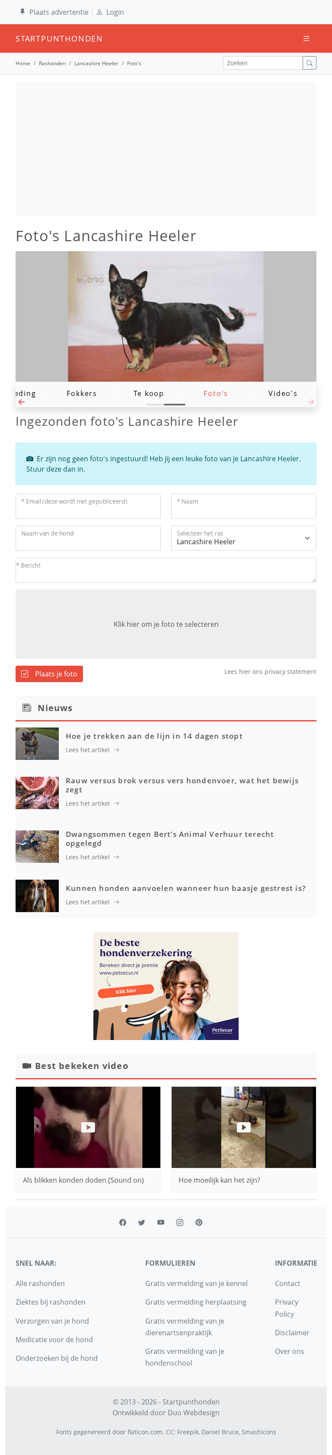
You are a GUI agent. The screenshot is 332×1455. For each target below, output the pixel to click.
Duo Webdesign (194, 1412)
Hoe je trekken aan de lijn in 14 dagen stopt (154, 736)
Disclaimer (292, 1332)
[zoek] (309, 63)
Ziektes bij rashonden (51, 1302)
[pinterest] (198, 1222)
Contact (287, 1283)
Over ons (289, 1351)
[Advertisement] (166, 149)
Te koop (149, 393)
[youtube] (160, 1222)
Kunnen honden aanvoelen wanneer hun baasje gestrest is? (186, 888)
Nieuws (55, 708)
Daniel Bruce (220, 1432)
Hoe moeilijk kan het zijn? (219, 1180)
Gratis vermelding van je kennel (196, 1283)
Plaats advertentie (59, 12)
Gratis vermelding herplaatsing (195, 1302)
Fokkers (82, 393)
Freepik (187, 1432)
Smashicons (259, 1432)
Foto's (216, 393)
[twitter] (141, 1222)
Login (115, 12)
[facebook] (122, 1222)
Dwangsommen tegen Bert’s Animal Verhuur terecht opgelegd (170, 838)
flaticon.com (145, 1432)
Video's (283, 393)
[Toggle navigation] (306, 38)
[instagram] (179, 1222)
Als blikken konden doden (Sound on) (83, 1180)
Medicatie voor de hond (54, 1339)
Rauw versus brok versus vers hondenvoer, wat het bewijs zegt (182, 784)
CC (170, 1432)
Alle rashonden (40, 1283)
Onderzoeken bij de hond (57, 1358)
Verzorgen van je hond (52, 1321)
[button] (21, 404)
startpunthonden (23, 38)
